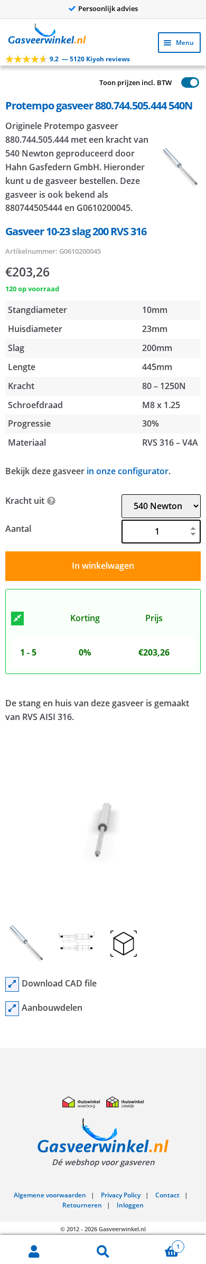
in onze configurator (127, 471)
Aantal (18, 528)
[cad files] (12, 984)
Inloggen (130, 1205)
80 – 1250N (164, 386)
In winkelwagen (103, 565)
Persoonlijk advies (108, 8)
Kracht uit (24, 500)
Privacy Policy (121, 1195)
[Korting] (17, 618)
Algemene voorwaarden (50, 1195)
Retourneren (82, 1205)
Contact (167, 1195)
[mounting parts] (12, 1008)
